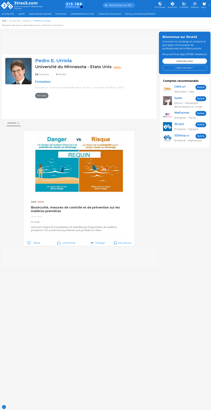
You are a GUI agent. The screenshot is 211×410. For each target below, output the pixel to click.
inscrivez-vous (185, 61)
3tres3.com (26, 3)
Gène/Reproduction (82, 14)
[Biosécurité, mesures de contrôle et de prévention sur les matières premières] (79, 163)
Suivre (200, 87)
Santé (21, 14)
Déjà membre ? (185, 67)
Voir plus (41, 95)
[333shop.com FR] (168, 138)
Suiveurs (42, 74)
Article (41, 202)
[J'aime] (29, 243)
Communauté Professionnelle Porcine (28, 7)
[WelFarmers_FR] (168, 115)
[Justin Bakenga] (168, 102)
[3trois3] (168, 126)
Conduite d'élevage (109, 14)
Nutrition (60, 14)
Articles (61, 74)
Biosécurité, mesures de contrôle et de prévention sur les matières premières (75, 209)
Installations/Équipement (140, 14)
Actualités (8, 14)
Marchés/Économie (40, 14)
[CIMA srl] (168, 89)
